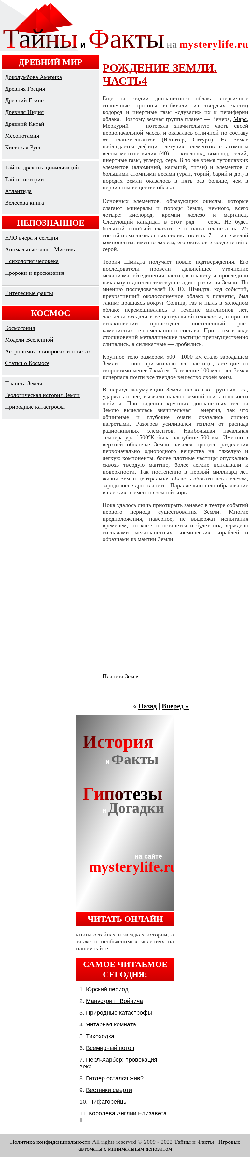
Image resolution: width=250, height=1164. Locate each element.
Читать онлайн (125, 919)
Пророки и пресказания (34, 273)
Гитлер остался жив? (115, 1078)
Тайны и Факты (194, 1142)
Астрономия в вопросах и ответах (48, 351)
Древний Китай (24, 124)
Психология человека (32, 261)
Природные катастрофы (35, 407)
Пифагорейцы (108, 1101)
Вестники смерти (109, 1090)
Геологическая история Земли (42, 395)
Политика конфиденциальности (50, 1142)
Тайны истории (24, 179)
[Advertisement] (175, 607)
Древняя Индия (24, 112)
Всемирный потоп (110, 1048)
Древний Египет (25, 100)
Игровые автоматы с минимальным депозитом (159, 1145)
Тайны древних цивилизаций (42, 167)
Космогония (20, 328)
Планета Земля (23, 383)
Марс (240, 119)
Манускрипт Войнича (114, 1001)
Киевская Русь (23, 147)
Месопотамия (22, 135)
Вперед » (175, 706)
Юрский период (107, 989)
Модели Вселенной (29, 339)
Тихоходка (100, 1036)
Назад (147, 706)
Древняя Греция (25, 88)
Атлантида (18, 191)
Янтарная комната (111, 1024)
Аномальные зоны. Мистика (40, 249)
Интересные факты (29, 293)
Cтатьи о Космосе (27, 363)
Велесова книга (24, 202)
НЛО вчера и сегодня (31, 237)
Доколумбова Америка (33, 77)
